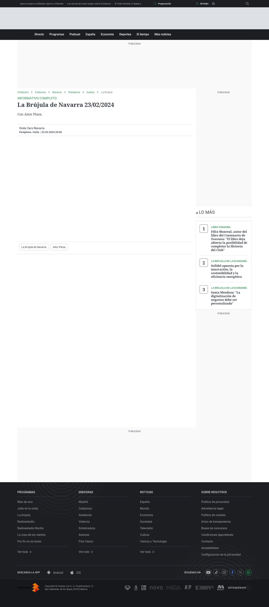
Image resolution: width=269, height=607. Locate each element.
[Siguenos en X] (240, 572)
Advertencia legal (212, 508)
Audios (90, 92)
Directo (39, 34)
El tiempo (143, 34)
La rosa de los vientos (31, 535)
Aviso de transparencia (216, 521)
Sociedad (146, 521)
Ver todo (22, 551)
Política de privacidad (215, 502)
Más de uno (25, 502)
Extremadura (87, 528)
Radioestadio (25, 521)
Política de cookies (213, 515)
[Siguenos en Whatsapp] (248, 572)
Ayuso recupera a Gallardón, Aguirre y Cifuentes (41, 4)
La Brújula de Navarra (34, 247)
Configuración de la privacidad (221, 554)
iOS (78, 572)
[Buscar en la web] (247, 3)
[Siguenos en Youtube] (208, 572)
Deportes (125, 34)
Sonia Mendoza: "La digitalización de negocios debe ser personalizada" (225, 297)
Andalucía (85, 515)
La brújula (23, 515)
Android (57, 572)
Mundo (144, 508)
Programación (164, 4)
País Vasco (86, 541)
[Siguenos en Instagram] (224, 572)
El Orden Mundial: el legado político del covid (135, 4)
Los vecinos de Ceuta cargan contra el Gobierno (89, 4)
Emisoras (40, 92)
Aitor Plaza (59, 247)
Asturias (84, 535)
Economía (107, 34)
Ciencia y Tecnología (153, 541)
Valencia (84, 521)
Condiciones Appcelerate (217, 535)
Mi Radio (204, 4)
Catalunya (85, 508)
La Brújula (107, 92)
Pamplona (74, 92)
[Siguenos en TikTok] (216, 572)
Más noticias (162, 34)
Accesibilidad (209, 548)
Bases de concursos (214, 528)
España (90, 34)
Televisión (146, 528)
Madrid (83, 502)
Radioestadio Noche (30, 528)
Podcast (75, 34)
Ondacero (23, 92)
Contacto (207, 541)
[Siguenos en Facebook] (232, 572)
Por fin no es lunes (29, 541)
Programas (56, 34)
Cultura (144, 535)
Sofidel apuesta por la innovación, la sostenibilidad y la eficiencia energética (227, 271)
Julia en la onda (27, 508)
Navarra (57, 92)
